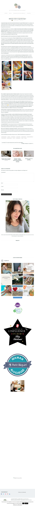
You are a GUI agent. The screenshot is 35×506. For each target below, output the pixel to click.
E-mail (2, 186)
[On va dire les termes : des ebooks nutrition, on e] (28, 268)
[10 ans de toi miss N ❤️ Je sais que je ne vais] (17, 279)
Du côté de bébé (13, 17)
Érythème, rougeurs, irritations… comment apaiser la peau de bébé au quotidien (17, 160)
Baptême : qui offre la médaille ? (29, 159)
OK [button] (23, 503)
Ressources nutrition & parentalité (19, 13)
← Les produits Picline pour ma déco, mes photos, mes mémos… (12, 142)
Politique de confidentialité (22, 492)
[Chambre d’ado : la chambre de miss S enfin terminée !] (6, 153)
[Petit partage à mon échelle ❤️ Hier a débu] (17, 290)
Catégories (29, 13)
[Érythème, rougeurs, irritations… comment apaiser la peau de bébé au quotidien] (17, 153)
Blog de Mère (16, 20)
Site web (2, 189)
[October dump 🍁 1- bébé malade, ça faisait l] (6, 268)
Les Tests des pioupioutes (20, 17)
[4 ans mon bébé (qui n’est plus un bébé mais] (28, 279)
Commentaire (3, 172)
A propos (5, 13)
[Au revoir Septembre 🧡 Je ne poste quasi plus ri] (17, 268)
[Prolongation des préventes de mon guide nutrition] (28, 290)
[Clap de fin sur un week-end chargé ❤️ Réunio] (6, 290)
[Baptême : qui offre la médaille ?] (29, 153)
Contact (10, 13)
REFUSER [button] (26, 503)
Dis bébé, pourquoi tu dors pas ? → (28, 143)
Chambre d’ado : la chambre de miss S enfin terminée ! (6, 159)
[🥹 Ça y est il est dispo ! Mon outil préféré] (6, 279)
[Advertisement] (8, 247)
